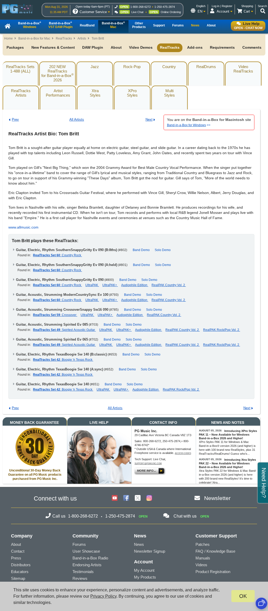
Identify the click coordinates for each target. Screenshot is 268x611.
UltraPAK (92, 285)
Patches (203, 544)
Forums (79, 544)
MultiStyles (169, 92)
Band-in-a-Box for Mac (34, 38)
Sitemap (18, 578)
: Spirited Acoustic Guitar (64, 330)
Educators (20, 571)
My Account (144, 570)
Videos (201, 565)
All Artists (76, 119)
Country (169, 66)
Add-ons (195, 47)
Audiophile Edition (134, 285)
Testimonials (83, 571)
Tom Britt (98, 38)
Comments (251, 47)
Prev (15, 119)
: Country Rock (57, 255)
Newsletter (217, 498)
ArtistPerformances (58, 92)
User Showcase (86, 551)
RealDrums (206, 66)
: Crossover (55, 315)
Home (8, 38)
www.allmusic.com (23, 227)
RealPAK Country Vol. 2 (169, 285)
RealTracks (64, 38)
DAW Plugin (92, 47)
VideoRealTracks (243, 68)
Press (16, 558)
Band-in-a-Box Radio (90, 558)
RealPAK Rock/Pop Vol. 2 (221, 330)
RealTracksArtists (21, 92)
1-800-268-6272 (140, 6)
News (139, 544)
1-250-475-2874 (164, 6)
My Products (145, 577)
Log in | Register (222, 6)
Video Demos (141, 47)
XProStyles (132, 92)
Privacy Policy (103, 596)
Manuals (203, 558)
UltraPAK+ (110, 285)
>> (188, 125)
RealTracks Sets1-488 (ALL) (20, 68)
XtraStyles (95, 92)
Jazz (95, 66)
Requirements (222, 47)
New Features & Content (53, 47)
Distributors (21, 565)
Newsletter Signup (149, 551)
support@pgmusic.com (148, 463)
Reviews (79, 578)
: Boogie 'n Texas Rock (63, 360)
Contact (17, 551)
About (116, 47)
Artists (81, 38)
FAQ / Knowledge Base (215, 551)
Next (149, 119)
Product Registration (213, 571)
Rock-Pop (132, 66)
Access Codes (183, 453)
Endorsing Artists (87, 565)
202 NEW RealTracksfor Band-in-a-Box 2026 (57, 73)
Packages (15, 47)
